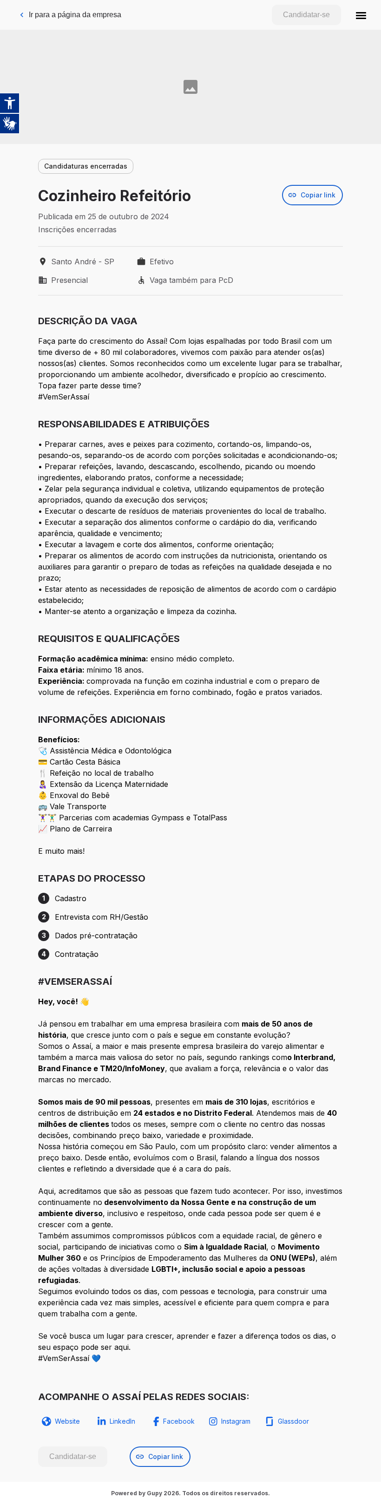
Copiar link (318, 195)
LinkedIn (122, 1421)
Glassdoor (293, 1421)
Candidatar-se (306, 15)
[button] (361, 15)
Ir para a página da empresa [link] (75, 15)
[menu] (361, 15)
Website (67, 1421)
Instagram (235, 1421)
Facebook (179, 1421)
